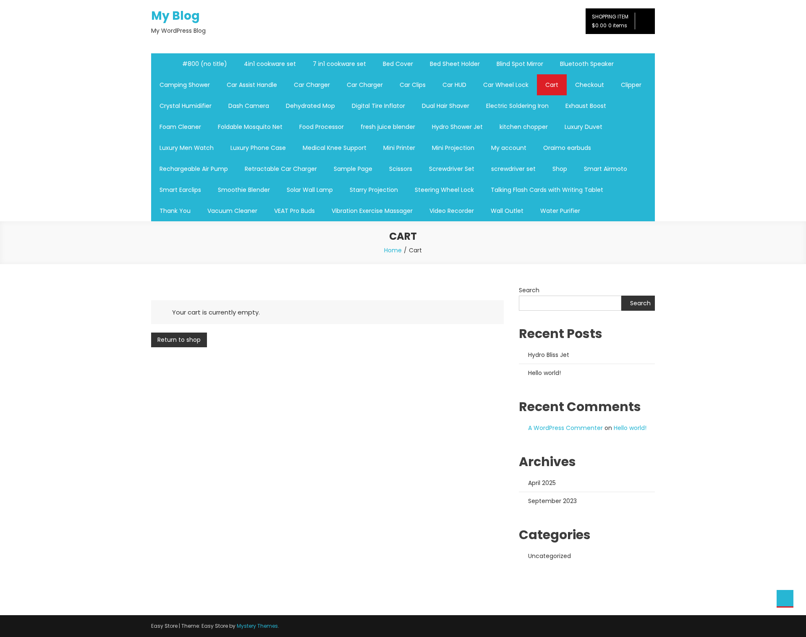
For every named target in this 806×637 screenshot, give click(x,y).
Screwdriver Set (451, 169)
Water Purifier (560, 211)
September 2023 (552, 501)
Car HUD (454, 85)
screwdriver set (513, 169)
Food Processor (321, 127)
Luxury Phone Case (258, 148)
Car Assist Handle (252, 85)
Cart (551, 85)
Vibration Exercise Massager (372, 211)
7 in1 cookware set (339, 64)
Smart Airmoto (605, 169)
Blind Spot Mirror (520, 64)
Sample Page (353, 169)
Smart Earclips (180, 190)
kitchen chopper (524, 127)
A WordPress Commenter (565, 428)
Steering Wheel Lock (444, 190)
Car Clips (413, 85)
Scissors (400, 169)
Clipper (631, 85)
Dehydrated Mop (310, 106)
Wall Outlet (507, 211)
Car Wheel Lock (506, 85)
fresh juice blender (388, 127)
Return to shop (179, 340)
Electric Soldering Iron (517, 106)
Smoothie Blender (244, 190)
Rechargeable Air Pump (194, 169)
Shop (559, 169)
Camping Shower (185, 85)
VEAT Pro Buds (294, 211)
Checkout (589, 85)
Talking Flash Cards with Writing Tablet (547, 190)
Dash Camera (248, 106)
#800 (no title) (204, 64)
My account (508, 148)
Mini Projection (453, 148)
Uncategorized (549, 556)
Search (529, 290)
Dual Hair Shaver (445, 106)
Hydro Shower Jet (457, 127)
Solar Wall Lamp (310, 190)
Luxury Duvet (583, 127)
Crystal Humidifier (186, 106)
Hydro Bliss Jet (548, 355)
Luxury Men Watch (187, 148)
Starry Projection (374, 190)
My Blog (175, 16)
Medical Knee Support (334, 148)
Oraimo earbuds (567, 148)
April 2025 (542, 483)
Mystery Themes (257, 625)
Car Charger (312, 85)
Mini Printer (399, 148)
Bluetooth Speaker (587, 64)
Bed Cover (398, 64)
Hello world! (544, 373)
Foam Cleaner (180, 127)
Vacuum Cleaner (232, 211)
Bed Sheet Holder (455, 64)
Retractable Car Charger (281, 169)
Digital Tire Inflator (378, 106)
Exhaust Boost (585, 106)
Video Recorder (451, 211)
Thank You (175, 211)
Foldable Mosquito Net (250, 127)
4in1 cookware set (270, 64)
